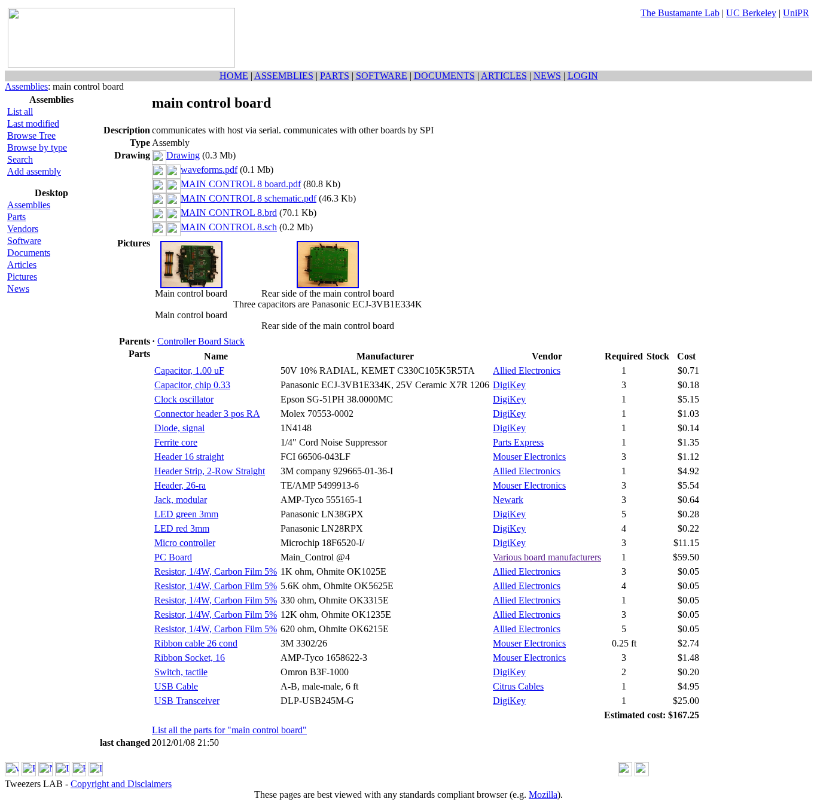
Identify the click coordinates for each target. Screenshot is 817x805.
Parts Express (518, 442)
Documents (28, 253)
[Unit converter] (642, 773)
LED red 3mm (181, 528)
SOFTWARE (381, 76)
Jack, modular (180, 500)
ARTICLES (504, 76)
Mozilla (543, 794)
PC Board (173, 557)
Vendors (22, 229)
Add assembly (34, 171)
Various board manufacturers (547, 557)
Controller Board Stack (201, 341)
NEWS (547, 76)
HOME (234, 76)
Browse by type (37, 147)
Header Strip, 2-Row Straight (209, 471)
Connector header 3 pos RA (207, 413)
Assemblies (26, 86)
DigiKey (509, 385)
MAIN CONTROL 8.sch (229, 227)
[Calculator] (625, 773)
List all (20, 111)
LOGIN (583, 76)
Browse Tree (31, 135)
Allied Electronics (526, 370)
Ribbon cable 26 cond (195, 643)
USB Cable (176, 686)
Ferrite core (175, 442)
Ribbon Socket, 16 (189, 657)
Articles (21, 265)
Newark (508, 500)
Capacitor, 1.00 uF (189, 370)
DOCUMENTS (444, 76)
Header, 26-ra (180, 485)
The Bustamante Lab (680, 13)
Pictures (22, 277)
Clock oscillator (184, 399)
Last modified (33, 123)
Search (20, 159)
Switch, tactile (181, 672)
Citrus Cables (518, 686)
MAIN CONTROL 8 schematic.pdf (248, 198)
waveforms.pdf (209, 169)
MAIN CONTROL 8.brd (229, 213)
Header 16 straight (189, 457)
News (18, 288)
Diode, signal (179, 428)
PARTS (334, 76)
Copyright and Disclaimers (121, 784)
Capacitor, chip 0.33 (192, 385)
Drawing (183, 155)
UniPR (796, 13)
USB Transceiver (187, 701)
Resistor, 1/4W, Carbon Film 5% (215, 571)
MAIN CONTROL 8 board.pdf (241, 184)
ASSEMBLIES (283, 76)
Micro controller (184, 543)
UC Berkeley (751, 13)
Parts (16, 217)
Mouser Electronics (529, 457)
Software (24, 241)
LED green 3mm (186, 514)
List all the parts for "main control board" (229, 730)
